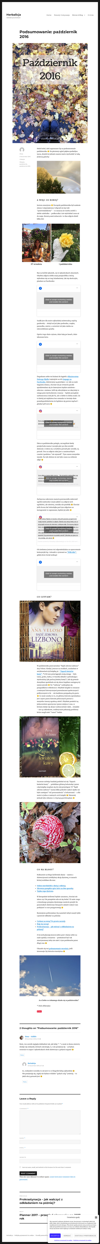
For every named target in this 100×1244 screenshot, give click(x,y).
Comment (24, 1109)
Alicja (21, 154)
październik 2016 (25, 166)
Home (48, 15)
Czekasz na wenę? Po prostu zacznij (51, 921)
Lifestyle (22, 159)
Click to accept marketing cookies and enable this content (59, 301)
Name (22, 1138)
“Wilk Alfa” (71, 552)
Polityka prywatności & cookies (63, 1240)
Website (23, 1157)
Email (22, 1148)
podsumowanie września (58, 949)
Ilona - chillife (30, 1037)
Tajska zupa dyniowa (45, 891)
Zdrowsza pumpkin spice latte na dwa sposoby (55, 888)
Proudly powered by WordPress (45, 1235)
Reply (22, 1055)
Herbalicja (13, 14)
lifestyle (22, 162)
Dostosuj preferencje (85, 1236)
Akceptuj (55, 1236)
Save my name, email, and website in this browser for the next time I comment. (46, 1167)
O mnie (91, 15)
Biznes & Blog (77, 15)
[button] (96, 1217)
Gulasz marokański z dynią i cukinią (51, 886)
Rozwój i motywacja (62, 15)
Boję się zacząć (42, 924)
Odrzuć (67, 1236)
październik (23, 164)
